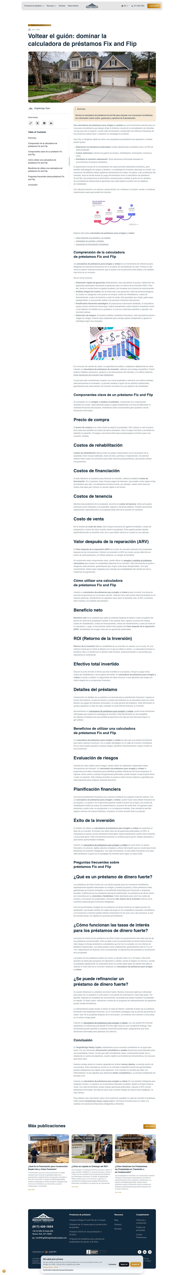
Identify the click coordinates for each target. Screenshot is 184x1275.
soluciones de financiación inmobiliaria (92, 244)
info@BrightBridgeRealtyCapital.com (51, 1238)
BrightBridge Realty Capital (96, 1101)
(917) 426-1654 (42, 1226)
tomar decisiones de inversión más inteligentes (93, 375)
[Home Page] (92, 6)
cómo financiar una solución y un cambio (93, 238)
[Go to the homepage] (43, 1217)
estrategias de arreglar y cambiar (90, 241)
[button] (34, 6)
